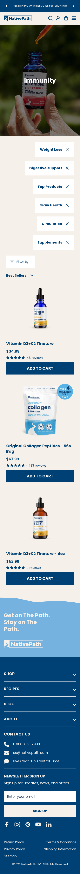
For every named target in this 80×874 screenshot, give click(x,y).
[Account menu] (58, 18)
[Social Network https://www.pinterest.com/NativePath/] (28, 824)
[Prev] (6, 5)
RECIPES (11, 689)
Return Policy (14, 842)
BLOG (9, 704)
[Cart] (66, 18)
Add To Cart (40, 368)
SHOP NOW (24, 5)
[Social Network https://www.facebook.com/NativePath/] (7, 824)
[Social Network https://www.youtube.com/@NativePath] (38, 825)
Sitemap (10, 856)
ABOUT (11, 719)
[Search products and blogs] (50, 18)
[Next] (73, 5)
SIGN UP (40, 810)
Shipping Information (60, 849)
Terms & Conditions (61, 842)
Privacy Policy (14, 849)
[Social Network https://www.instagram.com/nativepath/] (17, 824)
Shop (9, 673)
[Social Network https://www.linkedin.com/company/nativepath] (49, 824)
